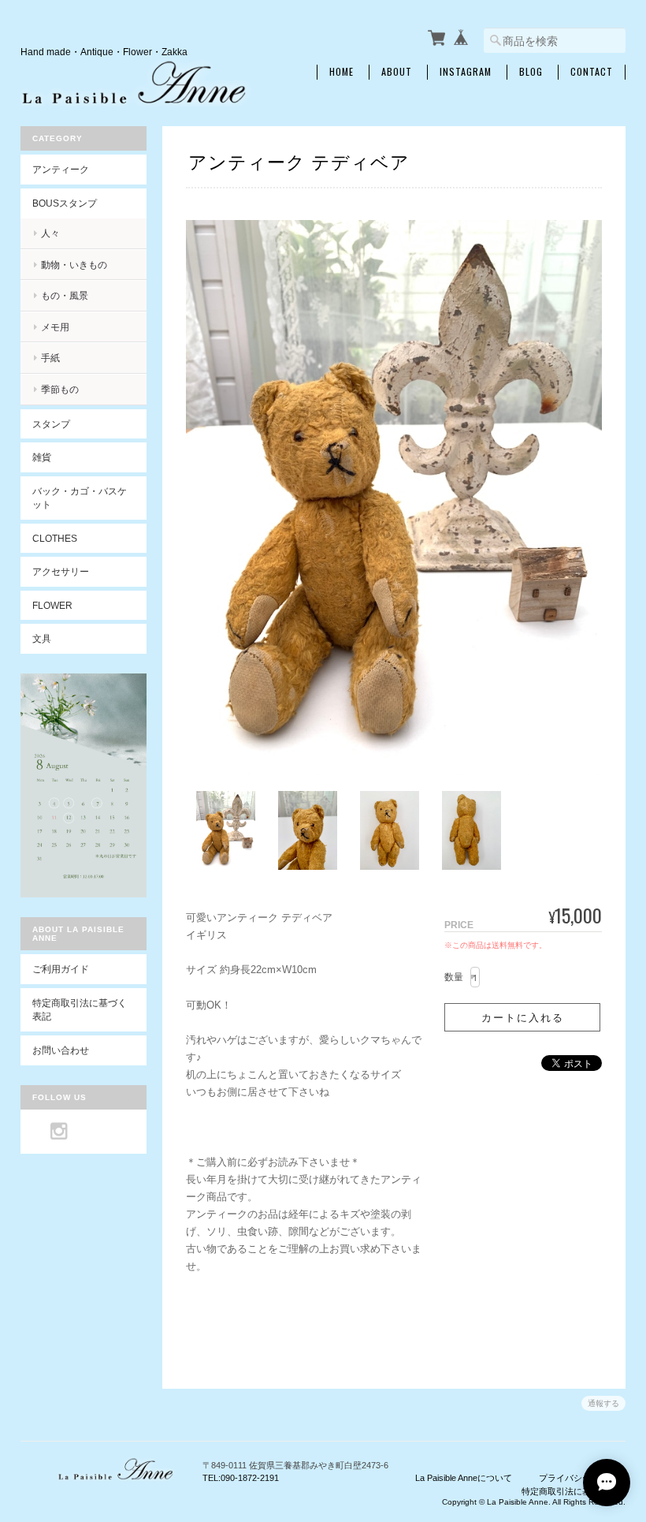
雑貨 (41, 457)
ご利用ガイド (60, 969)
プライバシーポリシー (582, 1478)
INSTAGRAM (466, 72)
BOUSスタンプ (64, 203)
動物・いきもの (74, 264)
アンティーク (60, 169)
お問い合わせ (60, 1050)
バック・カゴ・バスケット (79, 498)
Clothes (54, 538)
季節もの (60, 389)
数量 (453, 977)
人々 (50, 233)
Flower (52, 605)
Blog (531, 72)
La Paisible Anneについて (463, 1478)
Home (341, 72)
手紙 (50, 358)
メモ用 (55, 327)
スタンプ (51, 424)
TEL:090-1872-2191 (240, 1478)
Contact (591, 72)
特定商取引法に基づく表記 (79, 1010)
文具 (41, 638)
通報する (603, 1403)
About (396, 72)
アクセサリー (60, 571)
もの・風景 (64, 295)
